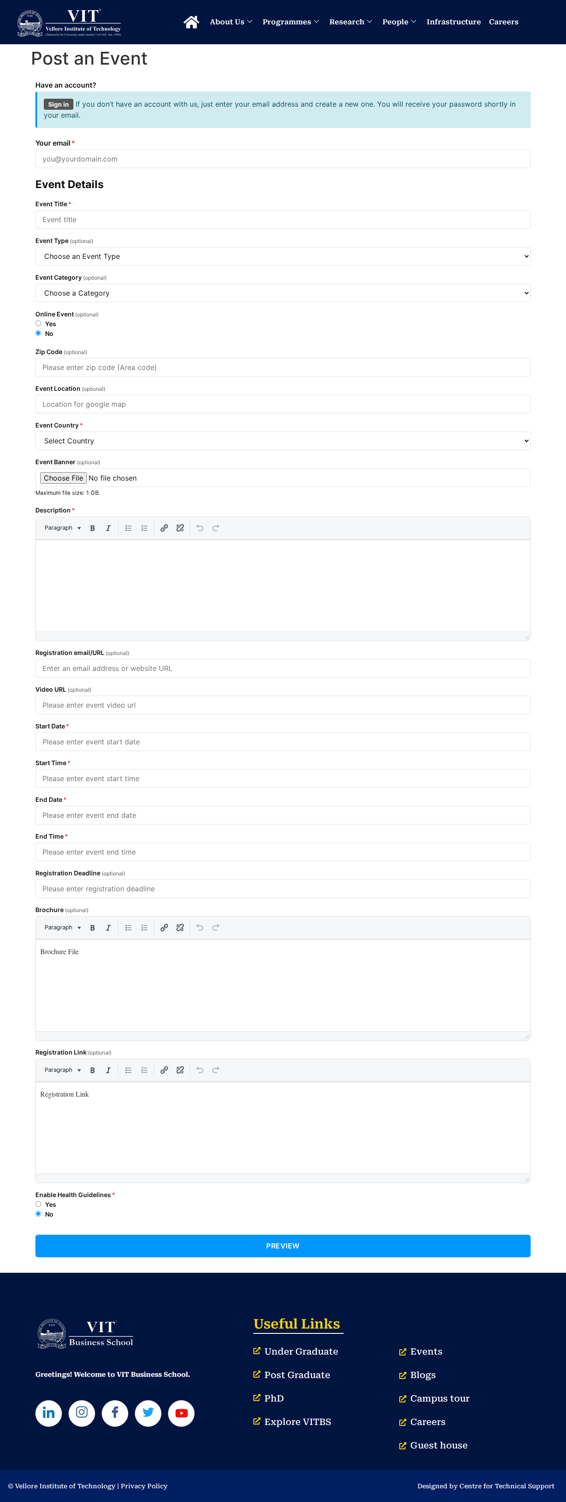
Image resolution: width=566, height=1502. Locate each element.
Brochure (61, 910)
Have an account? (65, 85)
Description (55, 510)
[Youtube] (181, 1413)
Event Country (59, 425)
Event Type (64, 241)
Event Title (53, 204)
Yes (50, 323)
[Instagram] (82, 1413)
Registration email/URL (82, 653)
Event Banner (67, 462)
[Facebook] (115, 1413)
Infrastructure (454, 22)
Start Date (52, 726)
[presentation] (62, 528)
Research (346, 22)
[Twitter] (148, 1413)
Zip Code (61, 352)
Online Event (67, 314)
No (49, 333)
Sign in (58, 104)
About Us (227, 22)
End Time (51, 836)
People (395, 22)
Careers (504, 22)
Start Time (53, 763)
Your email (55, 142)
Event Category (71, 277)
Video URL (63, 689)
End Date (51, 800)
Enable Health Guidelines (75, 1195)
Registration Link (73, 1052)
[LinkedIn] (48, 1413)
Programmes (287, 22)
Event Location (70, 388)
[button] (62, 528)
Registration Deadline (80, 873)
